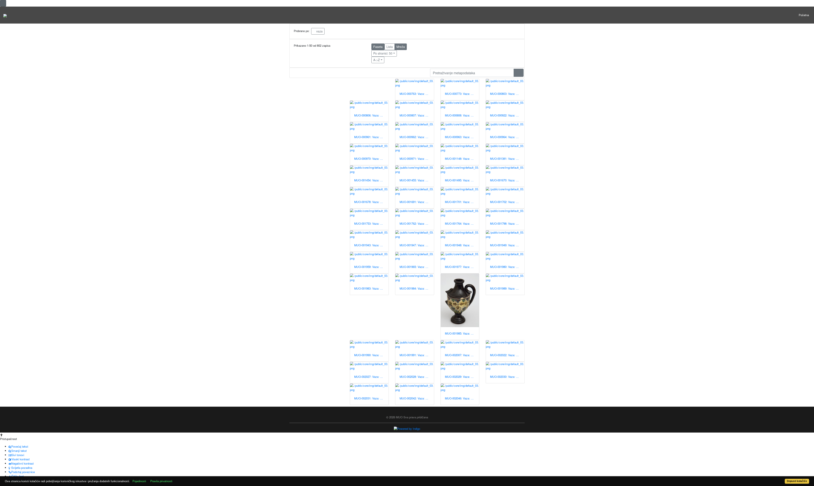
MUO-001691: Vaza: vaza (415, 202)
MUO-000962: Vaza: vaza (415, 137)
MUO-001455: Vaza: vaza (415, 180)
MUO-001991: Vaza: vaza (415, 355)
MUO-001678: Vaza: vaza (370, 202)
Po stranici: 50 (382, 53)
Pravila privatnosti (161, 481)
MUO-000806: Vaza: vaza (370, 115)
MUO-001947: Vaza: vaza (415, 245)
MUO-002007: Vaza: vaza (461, 355)
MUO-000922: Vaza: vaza (506, 115)
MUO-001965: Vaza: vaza (415, 267)
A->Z (376, 60)
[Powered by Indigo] (407, 428)
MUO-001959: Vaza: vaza (370, 267)
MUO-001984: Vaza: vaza (415, 288)
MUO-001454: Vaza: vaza (370, 180)
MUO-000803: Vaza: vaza (506, 94)
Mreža (400, 47)
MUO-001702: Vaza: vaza (506, 202)
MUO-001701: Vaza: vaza (461, 202)
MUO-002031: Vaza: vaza (370, 398)
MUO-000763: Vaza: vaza (415, 94)
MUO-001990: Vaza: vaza (370, 355)
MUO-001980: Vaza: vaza (506, 267)
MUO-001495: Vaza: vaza (461, 180)
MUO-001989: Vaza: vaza (506, 288)
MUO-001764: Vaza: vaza (461, 223)
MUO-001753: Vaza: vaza (370, 223)
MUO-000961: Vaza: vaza (370, 137)
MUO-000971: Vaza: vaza (415, 159)
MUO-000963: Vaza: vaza (461, 137)
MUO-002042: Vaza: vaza (415, 398)
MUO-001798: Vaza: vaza (506, 223)
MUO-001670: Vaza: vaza (506, 180)
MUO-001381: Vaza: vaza (506, 159)
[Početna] (5, 15)
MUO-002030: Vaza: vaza (506, 377)
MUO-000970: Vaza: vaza (370, 159)
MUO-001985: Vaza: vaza (461, 333)
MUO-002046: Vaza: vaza (461, 398)
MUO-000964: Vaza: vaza (506, 137)
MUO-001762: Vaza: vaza (415, 223)
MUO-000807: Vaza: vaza (415, 115)
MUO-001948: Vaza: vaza (461, 245)
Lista (389, 47)
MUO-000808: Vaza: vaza (461, 115)
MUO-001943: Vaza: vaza (370, 245)
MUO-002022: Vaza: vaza (506, 355)
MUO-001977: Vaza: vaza (461, 267)
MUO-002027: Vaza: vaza (370, 377)
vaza (319, 31)
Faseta (378, 47)
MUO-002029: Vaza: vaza (461, 377)
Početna (804, 15)
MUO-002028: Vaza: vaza (415, 377)
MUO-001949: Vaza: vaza (506, 245)
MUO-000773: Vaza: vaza (461, 94)
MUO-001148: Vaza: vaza (461, 159)
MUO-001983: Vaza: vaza (370, 288)
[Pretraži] (519, 73)
